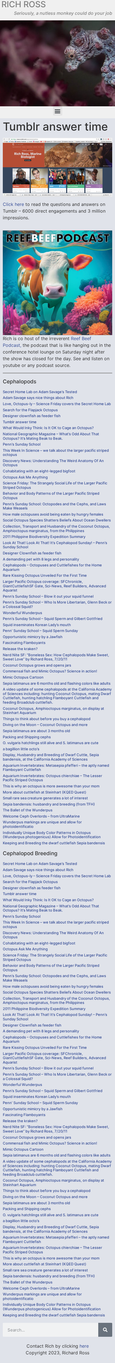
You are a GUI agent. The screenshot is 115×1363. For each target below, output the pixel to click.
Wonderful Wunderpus (22, 612)
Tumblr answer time (20, 422)
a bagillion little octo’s (21, 749)
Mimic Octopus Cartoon (23, 677)
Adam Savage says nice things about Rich (38, 397)
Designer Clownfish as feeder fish (32, 553)
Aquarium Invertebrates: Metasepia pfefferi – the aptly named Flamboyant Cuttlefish (56, 767)
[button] (57, 111)
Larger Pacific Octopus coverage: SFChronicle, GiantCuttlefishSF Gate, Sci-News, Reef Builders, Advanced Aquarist (54, 585)
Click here (13, 204)
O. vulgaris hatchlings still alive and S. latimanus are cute (51, 743)
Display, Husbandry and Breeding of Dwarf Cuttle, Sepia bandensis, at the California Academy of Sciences (51, 757)
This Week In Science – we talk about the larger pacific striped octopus (56, 452)
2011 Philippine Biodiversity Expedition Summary (44, 536)
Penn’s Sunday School (21, 444)
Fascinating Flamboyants (24, 642)
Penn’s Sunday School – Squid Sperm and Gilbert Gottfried (52, 618)
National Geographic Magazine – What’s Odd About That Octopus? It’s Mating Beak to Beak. (51, 436)
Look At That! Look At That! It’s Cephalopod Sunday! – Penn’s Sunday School (55, 544)
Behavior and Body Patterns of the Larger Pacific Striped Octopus (51, 495)
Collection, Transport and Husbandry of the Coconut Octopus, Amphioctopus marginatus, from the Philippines (56, 528)
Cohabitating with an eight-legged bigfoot (39, 471)
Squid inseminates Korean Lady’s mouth (37, 624)
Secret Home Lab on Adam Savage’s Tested (40, 392)
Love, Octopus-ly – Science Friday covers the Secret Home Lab (57, 404)
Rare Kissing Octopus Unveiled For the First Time (45, 575)
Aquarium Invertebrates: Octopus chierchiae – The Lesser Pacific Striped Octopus (52, 777)
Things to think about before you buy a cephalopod (46, 719)
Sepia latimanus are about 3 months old (36, 731)
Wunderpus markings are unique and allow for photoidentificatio (42, 824)
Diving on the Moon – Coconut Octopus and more (45, 724)
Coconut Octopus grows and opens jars (37, 665)
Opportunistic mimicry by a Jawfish (33, 636)
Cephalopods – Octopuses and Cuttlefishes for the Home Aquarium (52, 567)
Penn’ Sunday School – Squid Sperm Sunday (40, 630)
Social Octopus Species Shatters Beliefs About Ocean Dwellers (57, 520)
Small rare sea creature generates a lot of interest (45, 798)
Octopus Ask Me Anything (25, 477)
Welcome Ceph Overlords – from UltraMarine (41, 816)
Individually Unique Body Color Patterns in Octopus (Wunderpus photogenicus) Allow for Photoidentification (52, 834)
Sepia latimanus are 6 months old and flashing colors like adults (57, 683)
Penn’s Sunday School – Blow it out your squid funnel (48, 596)
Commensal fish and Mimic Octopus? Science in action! (50, 671)
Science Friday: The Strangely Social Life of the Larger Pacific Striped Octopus (55, 485)
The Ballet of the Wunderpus (27, 810)
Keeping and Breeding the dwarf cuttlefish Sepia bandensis (54, 843)
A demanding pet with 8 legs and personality (41, 559)
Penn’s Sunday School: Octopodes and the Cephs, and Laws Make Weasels (54, 506)
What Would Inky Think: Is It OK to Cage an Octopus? (48, 428)
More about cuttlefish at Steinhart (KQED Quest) (44, 792)
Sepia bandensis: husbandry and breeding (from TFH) (49, 804)
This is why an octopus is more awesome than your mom (51, 786)
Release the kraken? (20, 648)
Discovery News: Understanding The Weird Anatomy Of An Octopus (53, 462)
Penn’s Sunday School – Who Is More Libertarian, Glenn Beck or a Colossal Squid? (57, 604)
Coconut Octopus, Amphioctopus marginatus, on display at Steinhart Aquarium (53, 710)
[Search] (105, 1330)
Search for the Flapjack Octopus (30, 410)
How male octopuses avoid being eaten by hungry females (53, 514)
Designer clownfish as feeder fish (32, 416)
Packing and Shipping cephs (27, 737)
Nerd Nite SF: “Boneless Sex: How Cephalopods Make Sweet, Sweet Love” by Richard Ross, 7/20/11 (56, 657)
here (84, 1346)
